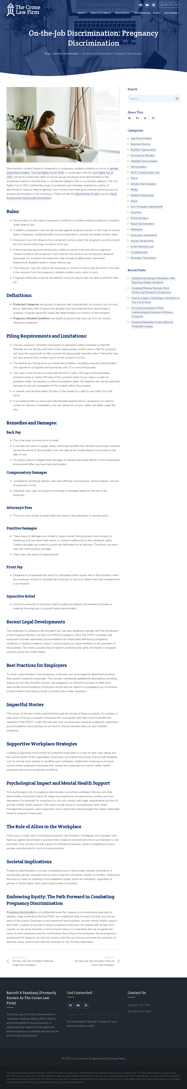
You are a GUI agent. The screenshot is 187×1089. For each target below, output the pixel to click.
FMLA (134, 178)
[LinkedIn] (153, 5)
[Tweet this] (145, 118)
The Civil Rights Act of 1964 (47, 172)
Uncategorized (139, 252)
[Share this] (137, 118)
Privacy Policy (117, 1058)
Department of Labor (87, 194)
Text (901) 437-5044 (139, 1011)
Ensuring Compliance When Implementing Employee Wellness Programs (152, 312)
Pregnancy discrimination (21, 912)
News (134, 201)
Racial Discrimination (142, 224)
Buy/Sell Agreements (143, 150)
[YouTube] (147, 5)
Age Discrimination (141, 138)
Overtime (136, 212)
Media (134, 189)
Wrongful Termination (143, 258)
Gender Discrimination (66, 53)
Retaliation (137, 229)
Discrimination (139, 167)
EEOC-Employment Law (145, 172)
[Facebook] (140, 5)
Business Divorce (140, 144)
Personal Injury (139, 218)
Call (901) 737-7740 (139, 1005)
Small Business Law (142, 246)
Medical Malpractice (142, 195)
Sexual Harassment (142, 241)
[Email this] (129, 118)
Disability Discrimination (144, 161)
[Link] (23, 9)
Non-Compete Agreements (147, 206)
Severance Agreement (144, 235)
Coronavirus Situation (143, 155)
